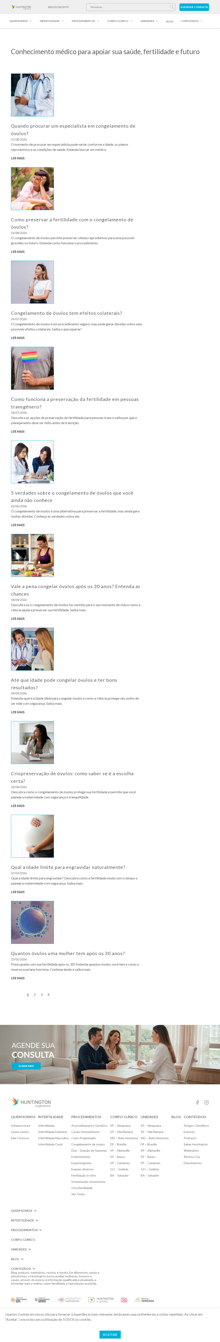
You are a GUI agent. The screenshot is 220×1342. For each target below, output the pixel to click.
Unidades (147, 21)
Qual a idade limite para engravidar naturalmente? (68, 867)
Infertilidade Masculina (53, 1138)
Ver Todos (78, 1194)
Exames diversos (82, 1169)
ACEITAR (110, 1334)
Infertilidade (50, 21)
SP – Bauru (117, 1157)
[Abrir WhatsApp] (209, 1331)
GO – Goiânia (119, 1169)
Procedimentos (83, 21)
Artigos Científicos (196, 1125)
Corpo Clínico (117, 21)
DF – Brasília (118, 1144)
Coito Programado (83, 1138)
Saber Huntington (196, 1144)
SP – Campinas (120, 1163)
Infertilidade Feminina (52, 1132)
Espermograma (81, 1163)
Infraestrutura (20, 1125)
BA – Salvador (119, 1175)
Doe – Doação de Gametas (89, 1150)
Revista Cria (192, 1157)
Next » (61, 995)
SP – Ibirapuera (120, 1125)
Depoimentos (193, 1163)
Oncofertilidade (82, 1188)
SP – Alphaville (120, 1150)
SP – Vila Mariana (121, 1132)
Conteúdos (189, 21)
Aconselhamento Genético (89, 1125)
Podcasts (190, 1138)
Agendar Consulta (194, 7)
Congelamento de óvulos (88, 1144)
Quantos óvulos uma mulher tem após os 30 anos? (68, 953)
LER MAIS (18, 158)
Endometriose (80, 1157)
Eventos (189, 1132)
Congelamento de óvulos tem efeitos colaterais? (67, 313)
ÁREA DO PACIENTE (58, 7)
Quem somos (18, 21)
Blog (169, 21)
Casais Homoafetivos (85, 1132)
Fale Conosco (20, 1138)
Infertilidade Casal (50, 1144)
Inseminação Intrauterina (88, 1181)
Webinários (191, 1150)
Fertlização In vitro (83, 1175)
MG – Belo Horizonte (124, 1138)
